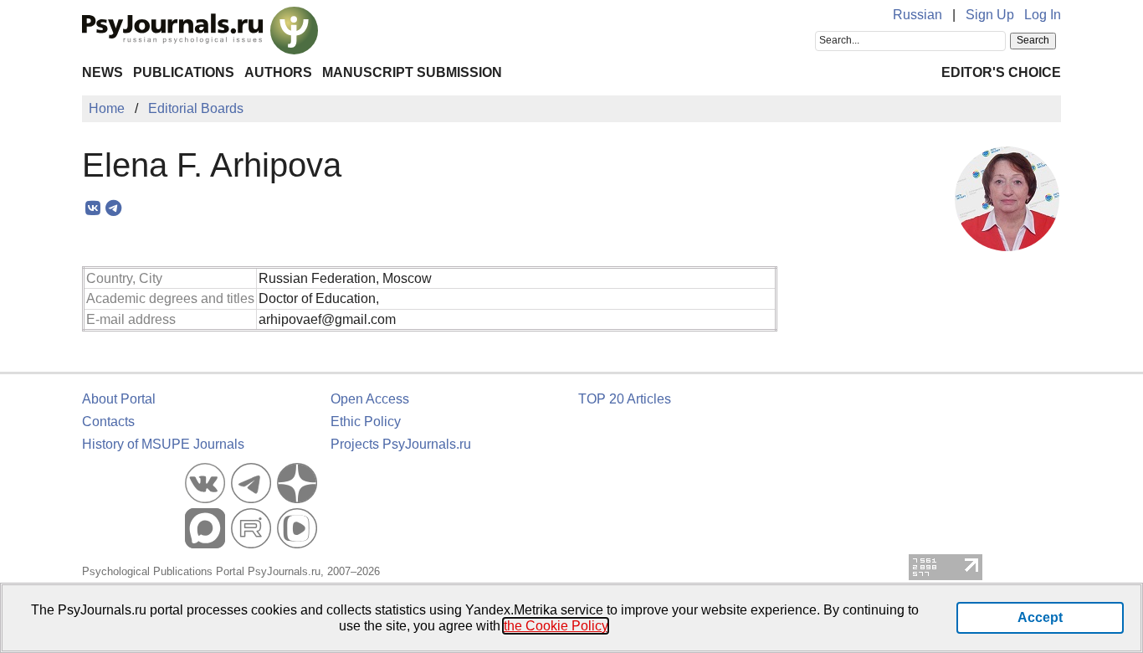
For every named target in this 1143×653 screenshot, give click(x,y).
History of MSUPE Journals (163, 444)
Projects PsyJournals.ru (401, 444)
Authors (278, 72)
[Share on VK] (92, 208)
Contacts (108, 421)
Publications (183, 72)
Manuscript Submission (412, 72)
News (102, 72)
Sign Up (990, 15)
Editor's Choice (1001, 72)
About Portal (119, 399)
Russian (917, 15)
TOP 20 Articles (624, 399)
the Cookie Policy (555, 626)
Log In (1042, 15)
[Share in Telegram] (113, 208)
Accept (1040, 617)
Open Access (370, 399)
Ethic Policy (366, 421)
